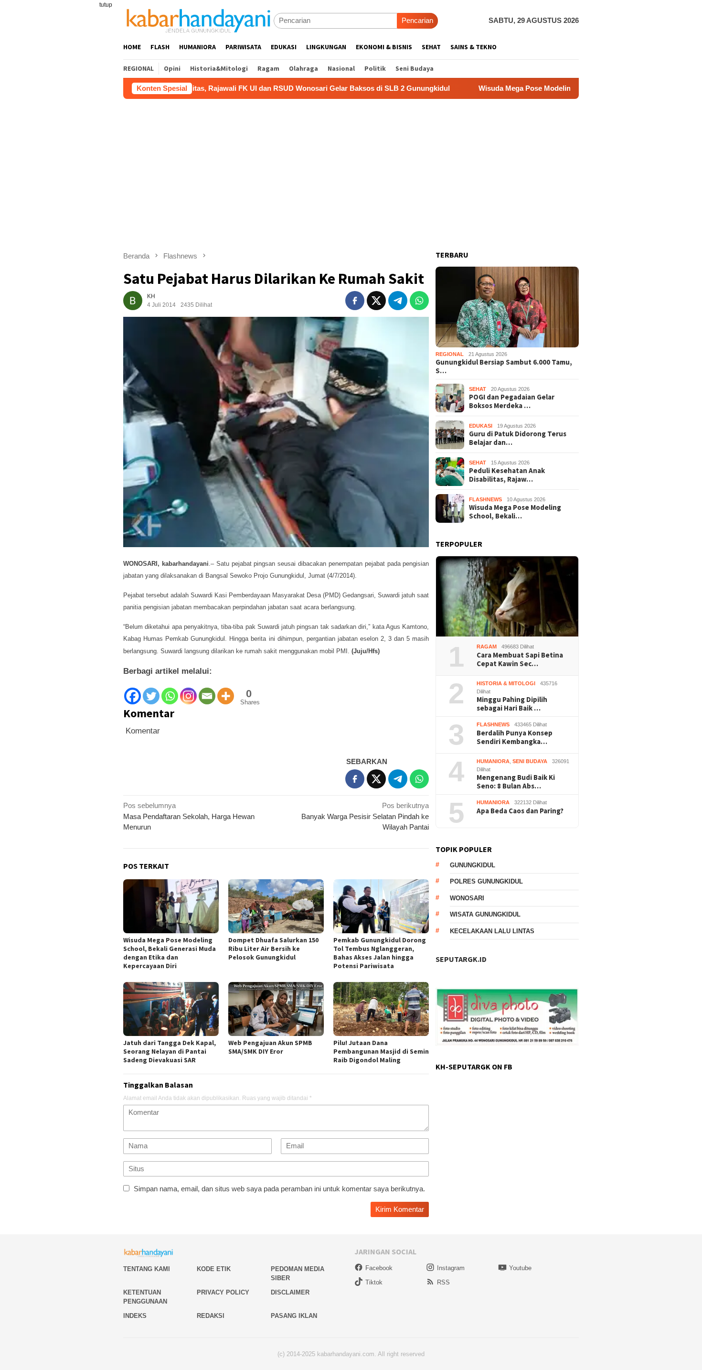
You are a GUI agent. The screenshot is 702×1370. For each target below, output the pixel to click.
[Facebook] (132, 692)
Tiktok (374, 1282)
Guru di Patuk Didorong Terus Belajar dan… (517, 438)
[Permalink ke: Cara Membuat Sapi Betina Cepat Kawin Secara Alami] (507, 596)
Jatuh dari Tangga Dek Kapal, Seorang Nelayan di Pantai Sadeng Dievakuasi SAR (169, 1051)
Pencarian (417, 20)
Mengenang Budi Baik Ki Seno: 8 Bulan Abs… (516, 782)
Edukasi (480, 426)
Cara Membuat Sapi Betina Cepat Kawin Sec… (520, 660)
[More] (225, 692)
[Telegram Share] (397, 300)
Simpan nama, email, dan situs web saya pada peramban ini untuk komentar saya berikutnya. (279, 1189)
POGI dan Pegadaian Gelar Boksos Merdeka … (511, 401)
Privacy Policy (223, 1292)
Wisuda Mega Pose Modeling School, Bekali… (515, 512)
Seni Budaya (529, 762)
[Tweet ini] (376, 300)
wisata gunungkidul (485, 914)
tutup (105, 4)
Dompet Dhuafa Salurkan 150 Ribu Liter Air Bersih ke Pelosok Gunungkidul (273, 948)
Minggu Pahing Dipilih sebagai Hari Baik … (512, 704)
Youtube (520, 1268)
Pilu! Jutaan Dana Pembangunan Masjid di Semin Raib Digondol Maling (381, 1051)
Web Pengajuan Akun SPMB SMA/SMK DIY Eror (270, 1047)
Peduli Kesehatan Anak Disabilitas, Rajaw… (507, 475)
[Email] (207, 692)
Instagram (451, 1268)
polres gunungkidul (486, 881)
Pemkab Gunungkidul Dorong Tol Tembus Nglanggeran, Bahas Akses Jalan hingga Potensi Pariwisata (379, 953)
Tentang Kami (146, 1269)
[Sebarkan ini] (354, 300)
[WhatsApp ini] (419, 300)
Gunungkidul (472, 865)
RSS (443, 1282)
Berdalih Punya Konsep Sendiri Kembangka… (515, 737)
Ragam (487, 647)
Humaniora (493, 762)
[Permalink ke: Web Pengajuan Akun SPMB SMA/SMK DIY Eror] (276, 1009)
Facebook (379, 1268)
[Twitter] (151, 692)
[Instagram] (188, 692)
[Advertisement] (351, 170)
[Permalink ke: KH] (132, 300)
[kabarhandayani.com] (198, 20)
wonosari (467, 898)
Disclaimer (290, 1292)
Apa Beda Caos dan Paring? (520, 811)
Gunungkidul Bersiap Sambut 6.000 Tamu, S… (504, 367)
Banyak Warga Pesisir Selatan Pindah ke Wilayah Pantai (365, 816)
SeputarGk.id (461, 959)
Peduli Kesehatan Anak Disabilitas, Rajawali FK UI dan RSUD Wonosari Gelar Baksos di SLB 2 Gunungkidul (209, 88)
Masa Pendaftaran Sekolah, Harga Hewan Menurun (189, 816)
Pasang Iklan (294, 1315)
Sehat (477, 389)
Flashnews (485, 500)
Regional (450, 354)
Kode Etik (214, 1269)
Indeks (135, 1315)
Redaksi (210, 1315)
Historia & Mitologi (506, 684)
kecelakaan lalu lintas (492, 931)
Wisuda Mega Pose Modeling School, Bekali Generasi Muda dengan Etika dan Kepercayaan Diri (169, 953)
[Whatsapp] (169, 692)
